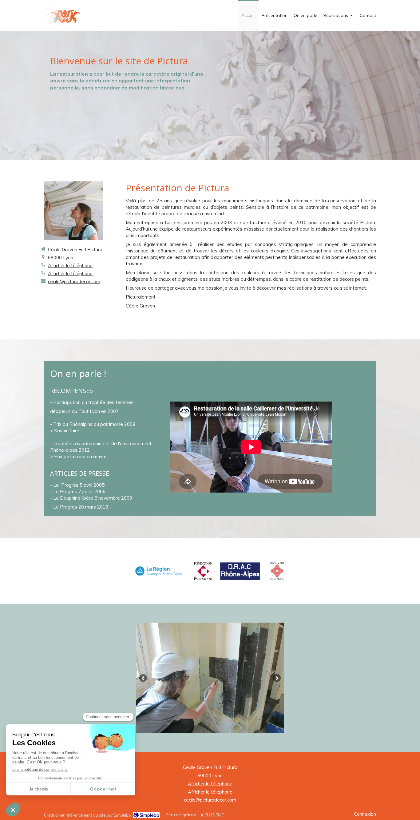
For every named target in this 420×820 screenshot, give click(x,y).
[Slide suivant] (277, 678)
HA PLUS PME (210, 814)
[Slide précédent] (143, 678)
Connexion (365, 814)
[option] (210, 678)
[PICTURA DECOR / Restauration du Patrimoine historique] (65, 15)
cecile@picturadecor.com (74, 281)
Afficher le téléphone (70, 265)
